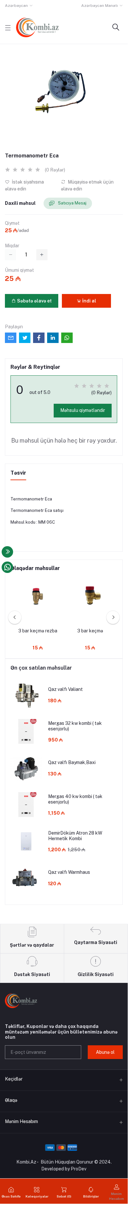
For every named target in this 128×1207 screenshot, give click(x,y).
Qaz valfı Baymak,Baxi (72, 762)
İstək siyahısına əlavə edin (24, 185)
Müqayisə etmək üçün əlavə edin (87, 185)
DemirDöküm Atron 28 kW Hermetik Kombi (75, 835)
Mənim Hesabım (21, 1121)
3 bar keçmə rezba (37, 630)
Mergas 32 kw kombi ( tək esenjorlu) (75, 726)
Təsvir (18, 473)
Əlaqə (11, 1100)
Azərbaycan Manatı (99, 5)
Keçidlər (14, 1079)
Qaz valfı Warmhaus (69, 872)
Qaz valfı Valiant (65, 689)
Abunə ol (105, 1052)
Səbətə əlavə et (34, 300)
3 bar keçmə (90, 630)
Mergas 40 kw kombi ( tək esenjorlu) (75, 799)
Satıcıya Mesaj (71, 203)
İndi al (88, 300)
